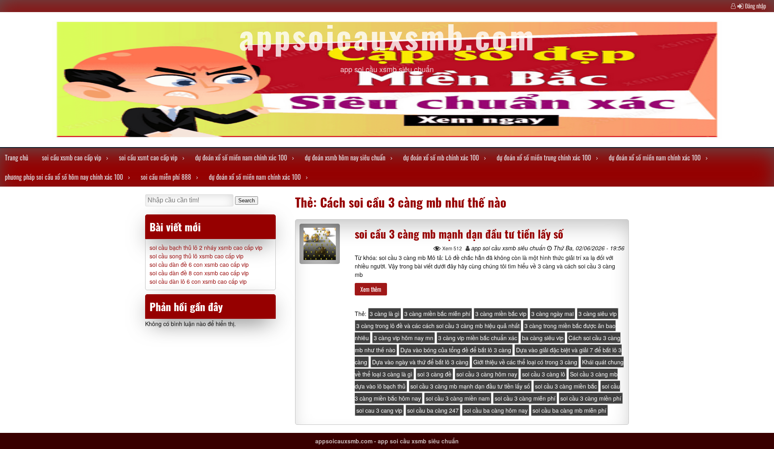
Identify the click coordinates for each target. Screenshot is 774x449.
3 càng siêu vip (597, 314)
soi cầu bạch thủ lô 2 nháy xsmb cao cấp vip (206, 247)
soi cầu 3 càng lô (543, 374)
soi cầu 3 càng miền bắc (566, 386)
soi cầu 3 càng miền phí (590, 398)
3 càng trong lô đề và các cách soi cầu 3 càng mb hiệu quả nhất (438, 326)
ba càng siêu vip (543, 338)
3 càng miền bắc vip (500, 314)
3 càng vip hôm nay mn (403, 338)
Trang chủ (16, 157)
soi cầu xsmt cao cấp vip (148, 157)
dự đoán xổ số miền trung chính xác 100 (544, 157)
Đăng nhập (755, 6)
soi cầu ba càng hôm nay (496, 410)
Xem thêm (370, 289)
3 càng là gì (384, 314)
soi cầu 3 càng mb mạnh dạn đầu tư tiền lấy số (459, 234)
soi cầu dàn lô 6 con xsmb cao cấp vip (198, 281)
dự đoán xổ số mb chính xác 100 (441, 157)
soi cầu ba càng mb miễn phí (569, 410)
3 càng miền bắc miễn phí (437, 314)
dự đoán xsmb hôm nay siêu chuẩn (345, 157)
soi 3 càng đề (434, 374)
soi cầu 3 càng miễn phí (525, 398)
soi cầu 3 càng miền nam (458, 398)
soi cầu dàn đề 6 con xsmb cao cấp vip (199, 264)
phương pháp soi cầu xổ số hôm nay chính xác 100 (64, 177)
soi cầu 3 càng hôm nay (486, 374)
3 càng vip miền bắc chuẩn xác (477, 338)
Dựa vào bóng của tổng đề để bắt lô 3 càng (455, 350)
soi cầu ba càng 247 (433, 410)
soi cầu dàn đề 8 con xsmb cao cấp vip (199, 273)
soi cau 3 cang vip (379, 410)
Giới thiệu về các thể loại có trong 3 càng (525, 362)
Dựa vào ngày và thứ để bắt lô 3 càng (420, 362)
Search (246, 200)
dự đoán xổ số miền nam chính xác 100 (241, 157)
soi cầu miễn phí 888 (166, 177)
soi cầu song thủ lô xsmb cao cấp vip (196, 256)
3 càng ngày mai (552, 314)
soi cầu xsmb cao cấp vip (71, 157)
